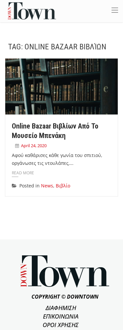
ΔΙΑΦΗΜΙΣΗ (61, 308)
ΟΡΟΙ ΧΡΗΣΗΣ (61, 325)
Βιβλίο (63, 185)
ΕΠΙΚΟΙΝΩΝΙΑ (60, 316)
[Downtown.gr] (32, 11)
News (47, 185)
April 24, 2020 (34, 145)
